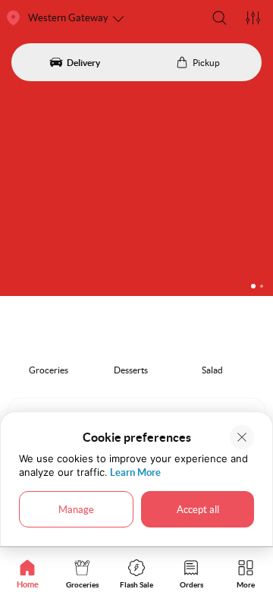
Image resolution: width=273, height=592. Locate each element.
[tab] (27, 573)
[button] (219, 18)
